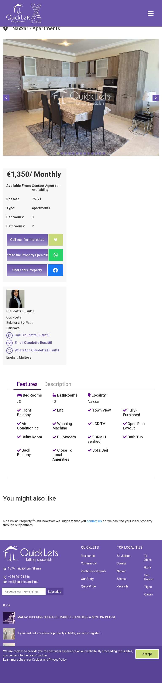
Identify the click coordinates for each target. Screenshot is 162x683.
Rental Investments (93, 571)
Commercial (89, 563)
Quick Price (88, 586)
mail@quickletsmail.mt (23, 582)
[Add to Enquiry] (55, 240)
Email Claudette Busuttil (33, 342)
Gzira (147, 567)
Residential (88, 556)
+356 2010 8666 (19, 577)
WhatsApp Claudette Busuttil (37, 350)
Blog (6, 605)
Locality (98, 395)
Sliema (121, 579)
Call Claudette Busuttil (32, 335)
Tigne (148, 587)
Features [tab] (27, 384)
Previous (6, 98)
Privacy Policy (58, 659)
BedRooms (32, 395)
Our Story (87, 579)
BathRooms (67, 395)
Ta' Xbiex (148, 558)
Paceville (122, 586)
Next (156, 98)
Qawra (148, 594)
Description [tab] (57, 384)
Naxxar (121, 571)
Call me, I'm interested (27, 239)
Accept (147, 654)
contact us (94, 521)
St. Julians (123, 556)
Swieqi (121, 563)
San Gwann (148, 577)
